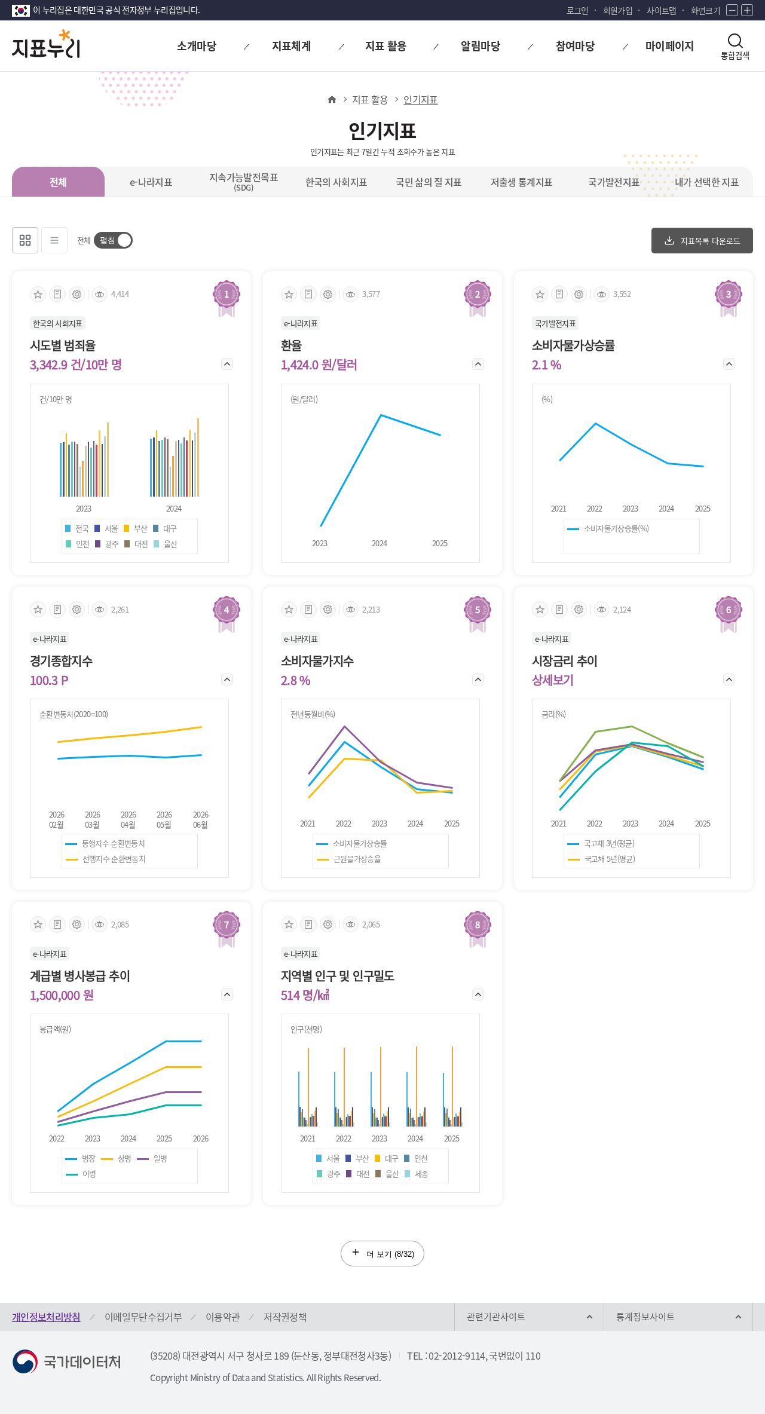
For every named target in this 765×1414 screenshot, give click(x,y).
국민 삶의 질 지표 (429, 182)
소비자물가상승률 (573, 345)
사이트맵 (661, 10)
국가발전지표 (613, 182)
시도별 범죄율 (62, 345)
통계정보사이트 (645, 1316)
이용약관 (223, 1316)
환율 (291, 345)
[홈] (331, 99)
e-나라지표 (151, 182)
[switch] (113, 240)
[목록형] (54, 240)
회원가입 (617, 10)
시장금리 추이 (564, 661)
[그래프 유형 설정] (77, 294)
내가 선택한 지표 (707, 182)
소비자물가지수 (317, 661)
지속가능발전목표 (243, 181)
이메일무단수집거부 (143, 1316)
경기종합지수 (61, 661)
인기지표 (420, 99)
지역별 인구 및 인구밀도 (337, 976)
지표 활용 (370, 99)
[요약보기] (57, 294)
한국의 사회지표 (336, 182)
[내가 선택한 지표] (38, 294)
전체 (58, 182)
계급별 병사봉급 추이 (80, 976)
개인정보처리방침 (46, 1316)
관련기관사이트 (496, 1316)
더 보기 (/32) (389, 1254)
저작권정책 (285, 1316)
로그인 (578, 10)
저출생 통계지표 (522, 182)
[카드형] (25, 240)
